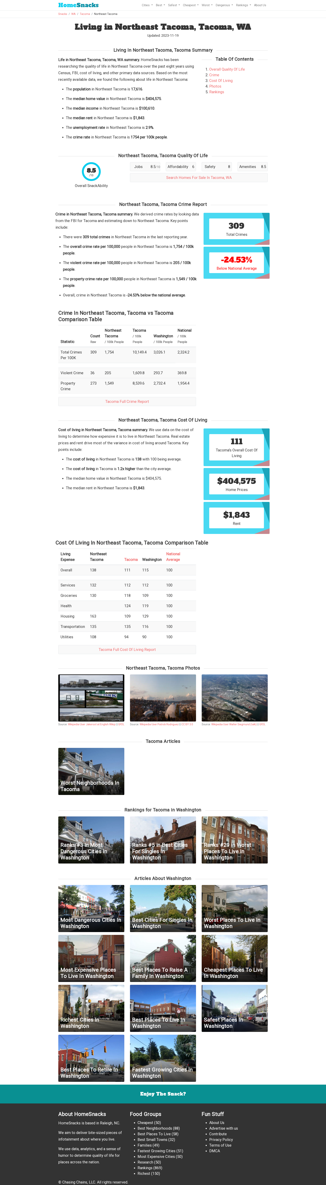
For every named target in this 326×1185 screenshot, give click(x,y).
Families (145, 1145)
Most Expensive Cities (156, 1156)
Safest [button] (173, 5)
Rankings (216, 92)
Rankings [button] (242, 5)
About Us (260, 5)
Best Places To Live (154, 1134)
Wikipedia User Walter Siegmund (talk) (234, 724)
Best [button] (159, 5)
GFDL (121, 724)
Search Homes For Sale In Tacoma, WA (199, 177)
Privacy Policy (221, 1139)
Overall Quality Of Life (227, 69)
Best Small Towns (152, 1139)
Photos (215, 86)
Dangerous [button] (223, 5)
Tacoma (85, 14)
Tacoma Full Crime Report (127, 401)
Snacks (78, 5)
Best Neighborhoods (155, 1128)
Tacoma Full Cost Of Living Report (127, 649)
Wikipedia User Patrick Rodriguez (159, 724)
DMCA (214, 1151)
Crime (214, 75)
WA (73, 14)
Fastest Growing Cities (156, 1151)
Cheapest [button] (189, 5)
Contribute (218, 1134)
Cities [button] (146, 5)
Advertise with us (223, 1128)
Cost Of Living (221, 80)
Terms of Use (220, 1145)
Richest (144, 1173)
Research (145, 1162)
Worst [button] (206, 5)
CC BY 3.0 (187, 724)
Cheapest (145, 1122)
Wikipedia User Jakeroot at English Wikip (91, 724)
